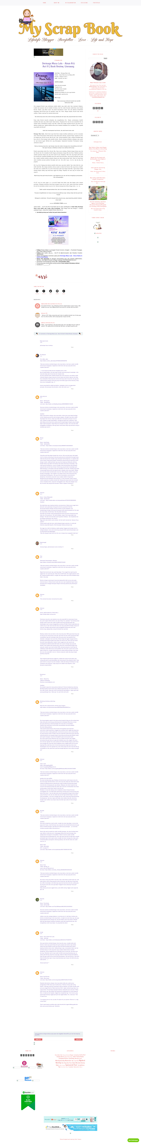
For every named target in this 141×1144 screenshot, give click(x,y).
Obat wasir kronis (44, 341)
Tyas (41, 556)
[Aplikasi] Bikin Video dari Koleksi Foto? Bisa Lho (51, 304)
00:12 (41, 439)
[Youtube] (99, 108)
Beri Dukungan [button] (133, 1140)
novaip (41, 932)
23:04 (41, 973)
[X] (94, 108)
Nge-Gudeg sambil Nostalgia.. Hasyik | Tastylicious (98, 178)
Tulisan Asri (76, 1067)
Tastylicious (81, 1065)
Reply (72, 347)
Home (44, 2)
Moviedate (68, 1060)
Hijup (71, 1056)
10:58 (41, 609)
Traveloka (70, 1067)
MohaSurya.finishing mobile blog (47, 701)
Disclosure (84, 2)
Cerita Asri (82, 1055)
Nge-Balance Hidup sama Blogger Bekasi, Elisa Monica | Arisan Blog (98, 148)
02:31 (41, 543)
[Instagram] (96, 108)
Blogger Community (74, 1055)
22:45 (41, 861)
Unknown (42, 492)
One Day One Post (67, 1063)
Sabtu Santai (62, 1065)
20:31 (41, 900)
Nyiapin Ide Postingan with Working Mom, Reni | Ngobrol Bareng (97, 159)
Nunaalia (42, 810)
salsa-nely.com (43, 396)
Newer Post (38, 1039)
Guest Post (67, 1056)
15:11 (41, 356)
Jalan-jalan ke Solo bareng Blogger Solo (98, 168)
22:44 (41, 933)
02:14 (41, 494)
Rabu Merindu (76, 1063)
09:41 (41, 557)
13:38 (41, 342)
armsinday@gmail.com (98, 97)
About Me (56, 2)
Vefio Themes (78, 1139)
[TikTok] (102, 108)
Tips (59, 1067)
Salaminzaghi (43, 542)
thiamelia (42, 898)
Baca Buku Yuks (58, 1055)
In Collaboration (70, 2)
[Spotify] (102, 122)
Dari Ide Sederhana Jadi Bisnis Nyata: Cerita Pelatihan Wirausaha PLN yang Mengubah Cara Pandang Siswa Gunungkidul (97, 204)
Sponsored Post (71, 1065)
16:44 (41, 702)
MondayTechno (78, 1058)
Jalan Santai (76, 1056)
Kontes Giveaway (69, 1058)
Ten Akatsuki (43, 354)
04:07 (41, 760)
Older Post (78, 1039)
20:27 (41, 397)
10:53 (41, 595)
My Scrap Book (75, 1060)
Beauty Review (66, 1055)
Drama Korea (60, 1056)
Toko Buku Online (64, 1067)
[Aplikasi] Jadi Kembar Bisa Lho (48, 322)
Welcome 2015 (44, 313)
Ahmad (41, 437)
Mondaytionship (60, 1060)
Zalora (80, 1067)
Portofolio (96, 2)
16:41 (41, 675)
